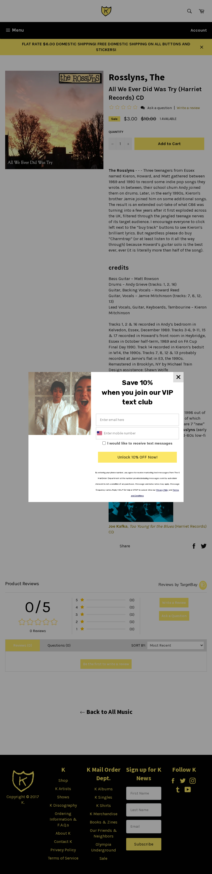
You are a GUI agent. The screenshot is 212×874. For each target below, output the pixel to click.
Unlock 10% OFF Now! (137, 457)
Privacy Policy (162, 490)
